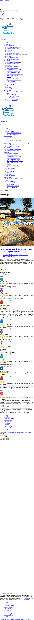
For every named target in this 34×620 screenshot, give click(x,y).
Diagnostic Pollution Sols (13, 71)
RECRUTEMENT (12, 100)
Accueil (6, 42)
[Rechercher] (0, 9)
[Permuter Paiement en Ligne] (28, 177)
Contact (6, 429)
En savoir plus (25, 412)
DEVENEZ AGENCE (13, 99)
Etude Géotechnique (9, 418)
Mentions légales (19, 432)
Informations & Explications (14, 75)
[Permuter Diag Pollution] (28, 147)
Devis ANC (10, 51)
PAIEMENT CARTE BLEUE (15, 92)
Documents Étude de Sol (13, 72)
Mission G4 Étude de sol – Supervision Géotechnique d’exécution (16, 250)
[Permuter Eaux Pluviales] (28, 143)
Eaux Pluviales (11, 81)
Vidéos (9, 87)
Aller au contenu (4, 0)
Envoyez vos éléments (13, 48)
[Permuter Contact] (28, 180)
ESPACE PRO (11, 97)
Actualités (5, 255)
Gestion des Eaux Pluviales (14, 69)
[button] (12, 50)
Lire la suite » (3, 268)
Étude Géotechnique (12, 66)
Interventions (10, 83)
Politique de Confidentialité (7, 432)
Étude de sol (7, 44)
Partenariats (10, 85)
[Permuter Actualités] (28, 152)
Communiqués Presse (12, 78)
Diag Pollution (7, 423)
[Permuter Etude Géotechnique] (28, 131)
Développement (11, 84)
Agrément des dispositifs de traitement (17, 54)
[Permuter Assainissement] (28, 136)
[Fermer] (2, 14)
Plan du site (28, 432)
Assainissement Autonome (14, 80)
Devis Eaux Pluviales (12, 57)
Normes (9, 77)
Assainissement (8, 420)
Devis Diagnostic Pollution (14, 62)
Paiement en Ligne (8, 427)
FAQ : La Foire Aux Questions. (15, 74)
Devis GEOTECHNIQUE (14, 47)
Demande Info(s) (11, 95)
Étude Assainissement (12, 68)
